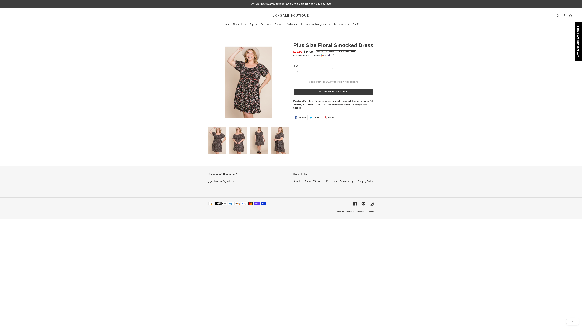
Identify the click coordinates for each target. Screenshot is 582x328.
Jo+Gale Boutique (291, 15)
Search (296, 181)
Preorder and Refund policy (339, 181)
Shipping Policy (365, 181)
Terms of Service (313, 181)
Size (296, 65)
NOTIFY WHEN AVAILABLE (333, 92)
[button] (313, 55)
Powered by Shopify (365, 212)
